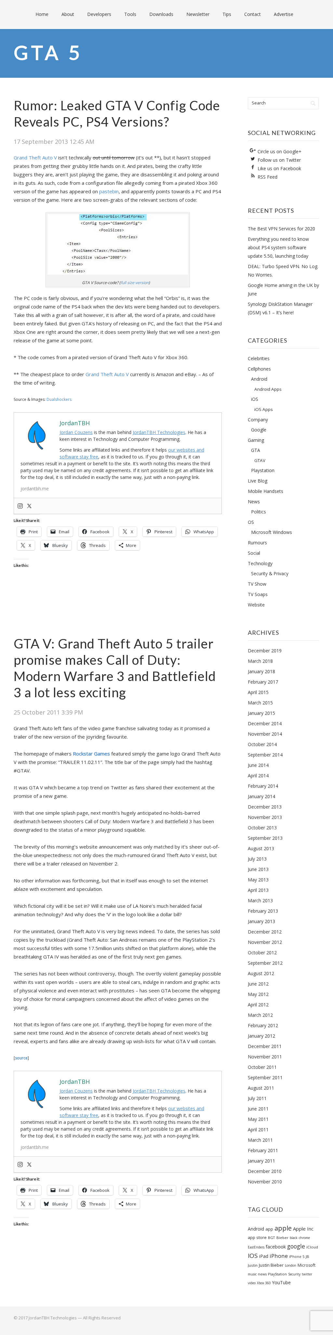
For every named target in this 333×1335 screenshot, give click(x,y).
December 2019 (265, 650)
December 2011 (265, 1046)
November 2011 (265, 1057)
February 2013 (263, 911)
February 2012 (263, 1025)
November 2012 (265, 942)
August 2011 (261, 1088)
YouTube (281, 1282)
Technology (260, 563)
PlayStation (277, 1274)
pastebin (109, 191)
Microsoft (306, 1265)
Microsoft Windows (271, 532)
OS (251, 522)
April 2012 (258, 1004)
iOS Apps (263, 409)
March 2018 (260, 661)
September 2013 (265, 838)
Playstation (262, 470)
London (290, 1265)
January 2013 (261, 921)
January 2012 (261, 1036)
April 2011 (258, 1129)
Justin (253, 1265)
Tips (226, 14)
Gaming (256, 440)
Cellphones (259, 369)
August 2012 (261, 973)
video (252, 1283)
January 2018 (261, 671)
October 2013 (262, 827)
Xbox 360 (264, 1283)
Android (259, 379)
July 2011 (257, 1098)
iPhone (279, 1256)
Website (256, 605)
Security (294, 1274)
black (294, 1237)
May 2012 (258, 994)
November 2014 (265, 734)
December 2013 (265, 807)
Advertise (283, 14)
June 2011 (258, 1109)
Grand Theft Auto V (35, 157)
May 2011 (258, 1119)
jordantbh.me (34, 488)
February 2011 (263, 1150)
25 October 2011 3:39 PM (48, 712)
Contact (252, 14)
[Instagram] (20, 506)
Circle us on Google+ (279, 151)
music (252, 1274)
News (254, 501)
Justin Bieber (271, 1265)
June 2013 (258, 869)
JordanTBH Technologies (159, 432)
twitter (307, 1274)
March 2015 (260, 703)
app (269, 1229)
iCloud (312, 1247)
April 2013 (258, 890)
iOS (254, 399)
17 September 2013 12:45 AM (54, 141)
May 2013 (258, 880)
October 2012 (262, 952)
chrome (304, 1237)
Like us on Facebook (279, 168)
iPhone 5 (296, 1256)
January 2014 (261, 796)
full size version (135, 282)
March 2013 (260, 900)
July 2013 (257, 859)
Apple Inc (303, 1228)
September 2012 (265, 963)
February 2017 (263, 682)
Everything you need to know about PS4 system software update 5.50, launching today (278, 247)
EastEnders (256, 1247)
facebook (276, 1246)
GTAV (259, 460)
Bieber (282, 1237)
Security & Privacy (269, 573)
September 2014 (265, 755)
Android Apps (268, 389)
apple (283, 1228)
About (67, 14)
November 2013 (265, 817)
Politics (258, 512)
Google (258, 430)
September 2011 (265, 1077)
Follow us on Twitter (279, 160)
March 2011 (260, 1140)
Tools (130, 14)
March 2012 (260, 1015)
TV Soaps (258, 594)
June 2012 (258, 984)
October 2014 (262, 744)
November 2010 (265, 1181)
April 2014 (258, 775)
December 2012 (265, 932)
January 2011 (261, 1161)
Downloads (161, 14)
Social (254, 553)
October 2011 (262, 1067)
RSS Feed (267, 177)
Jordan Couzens (76, 432)
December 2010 (265, 1171)
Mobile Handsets (265, 491)
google (296, 1246)
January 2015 (261, 713)
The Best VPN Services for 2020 (281, 228)
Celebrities (259, 358)
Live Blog (257, 481)
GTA (255, 450)
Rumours (257, 542)
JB (307, 1256)
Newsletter (197, 14)
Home (41, 14)
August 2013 (261, 848)
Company (258, 419)
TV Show (257, 584)
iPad (263, 1256)
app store (257, 1237)
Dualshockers (59, 399)
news (262, 1274)
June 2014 (258, 765)
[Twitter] (29, 506)
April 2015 (258, 692)
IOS (253, 1255)
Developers (99, 14)
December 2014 (265, 723)
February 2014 (263, 786)
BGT (271, 1237)
